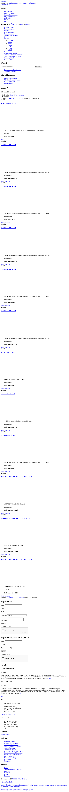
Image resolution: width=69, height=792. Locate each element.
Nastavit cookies (5, 734)
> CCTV (10, 40)
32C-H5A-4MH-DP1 (8, 311)
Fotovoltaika (7, 759)
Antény (52, 785)
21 (16, 98)
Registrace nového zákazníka (12, 70)
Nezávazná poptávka (14, 3)
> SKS (10, 50)
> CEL (10, 42)
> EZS (10, 46)
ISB (5, 37)
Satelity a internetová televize (12, 746)
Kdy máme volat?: (6, 648)
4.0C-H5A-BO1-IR (8, 352)
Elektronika (7, 30)
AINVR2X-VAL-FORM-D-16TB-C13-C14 (16, 518)
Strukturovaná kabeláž (10, 53)
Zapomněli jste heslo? (10, 71)
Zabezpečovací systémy (11, 35)
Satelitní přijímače (9, 58)
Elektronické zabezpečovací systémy (23, 785)
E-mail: (3, 608)
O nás (6, 774)
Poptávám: (4, 615)
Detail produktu (5, 140)
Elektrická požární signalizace (12, 754)
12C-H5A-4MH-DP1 (8, 145)
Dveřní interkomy (14, 786)
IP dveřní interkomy (10, 27)
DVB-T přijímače (9, 59)
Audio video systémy (10, 749)
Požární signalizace (9, 32)
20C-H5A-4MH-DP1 (8, 228)
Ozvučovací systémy (10, 758)
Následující (21, 98)
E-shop (6, 768)
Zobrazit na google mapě (8, 714)
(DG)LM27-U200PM (8, 103)
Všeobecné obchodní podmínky (13, 769)
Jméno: (3, 605)
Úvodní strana (15, 24)
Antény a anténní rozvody (11, 745)
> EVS (10, 45)
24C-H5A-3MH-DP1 (8, 269)
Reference (7, 771)
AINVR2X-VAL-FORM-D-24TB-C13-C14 (16, 560)
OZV (5, 51)
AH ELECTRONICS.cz (19, 779)
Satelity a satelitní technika (42, 785)
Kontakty (7, 776)
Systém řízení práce (7, 782)
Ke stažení (7, 772)
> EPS (10, 43)
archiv (2, 696)
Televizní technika (9, 748)
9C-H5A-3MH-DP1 (8, 435)
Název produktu (19, 95)
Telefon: (3, 612)
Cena (11, 95)
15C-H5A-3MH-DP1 (8, 186)
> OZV (10, 48)
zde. (50, 678)
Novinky (27, 24)
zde (20, 693)
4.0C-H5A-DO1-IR (8, 394)
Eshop (22, 24)
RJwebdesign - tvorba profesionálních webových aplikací (17, 789)
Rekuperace (7, 761)
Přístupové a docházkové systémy (13, 751)
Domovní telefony (9, 756)
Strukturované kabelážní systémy (13, 753)
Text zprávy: (4, 620)
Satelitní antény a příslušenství (12, 56)
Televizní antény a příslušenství (13, 54)
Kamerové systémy (9, 29)
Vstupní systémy (9, 34)
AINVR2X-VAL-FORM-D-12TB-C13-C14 (16, 477)
